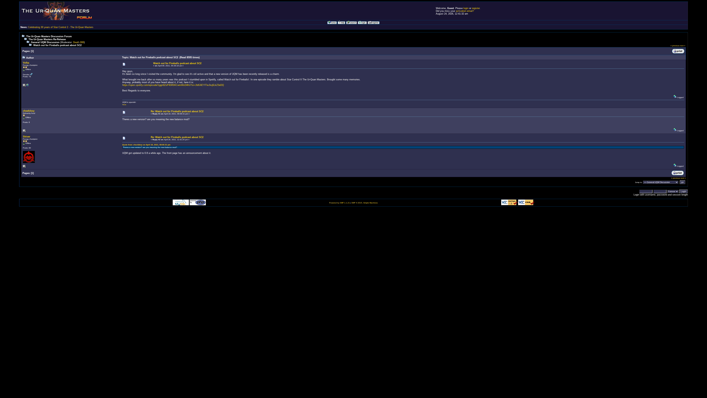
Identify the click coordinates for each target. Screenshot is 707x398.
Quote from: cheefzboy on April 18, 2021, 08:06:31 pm (146, 145)
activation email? (465, 11)
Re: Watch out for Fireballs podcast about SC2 (177, 111)
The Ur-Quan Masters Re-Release (47, 39)
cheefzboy (28, 110)
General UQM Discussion (45, 42)
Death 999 (78, 42)
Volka (26, 62)
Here (124, 105)
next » (682, 46)
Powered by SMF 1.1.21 (339, 203)
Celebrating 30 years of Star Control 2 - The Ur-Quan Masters (60, 27)
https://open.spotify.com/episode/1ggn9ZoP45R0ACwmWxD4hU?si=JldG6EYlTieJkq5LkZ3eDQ (173, 85)
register (476, 8)
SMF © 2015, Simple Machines (364, 203)
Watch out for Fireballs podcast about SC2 (57, 45)
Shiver (26, 136)
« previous (675, 46)
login (465, 8)
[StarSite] (27, 86)
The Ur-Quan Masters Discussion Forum (49, 36)
